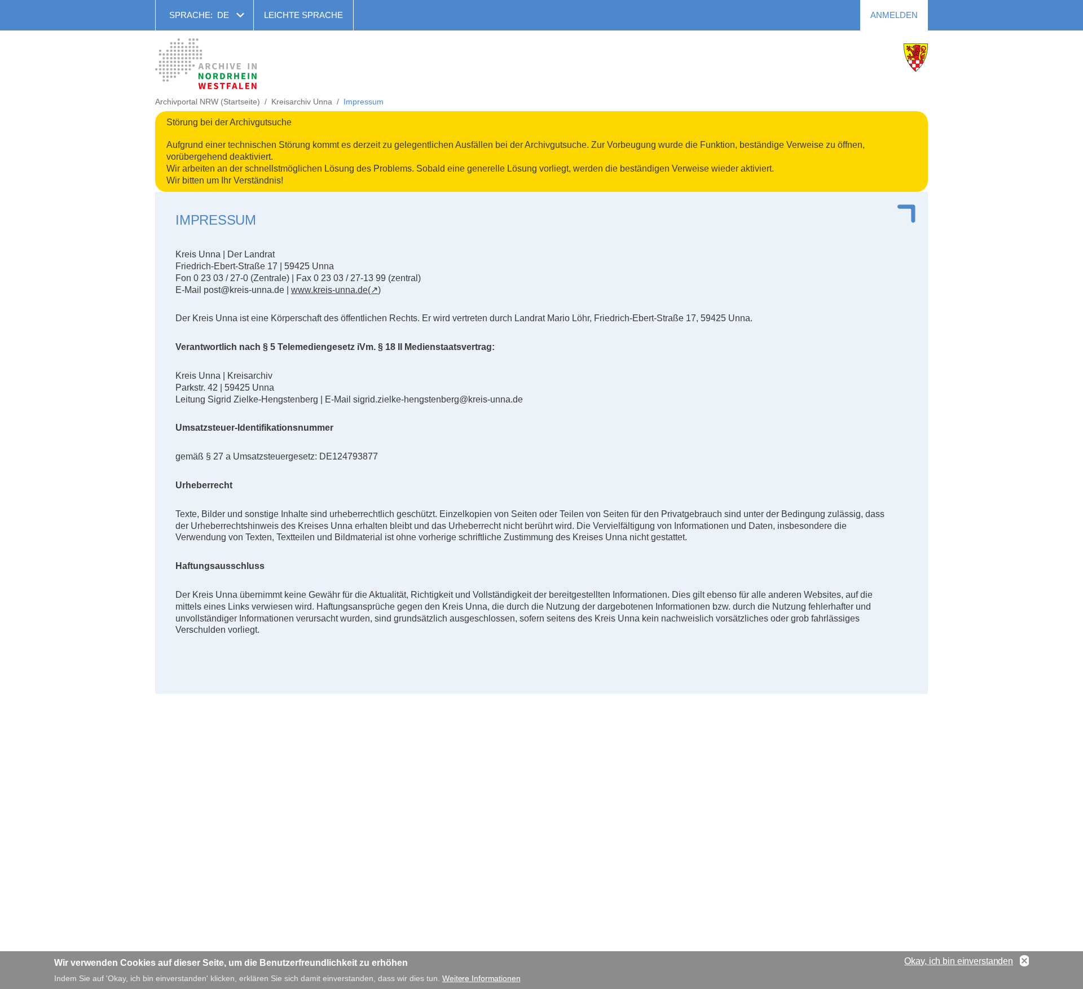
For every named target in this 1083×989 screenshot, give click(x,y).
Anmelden (894, 15)
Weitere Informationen (481, 977)
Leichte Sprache (303, 15)
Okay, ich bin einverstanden (958, 961)
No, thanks (1024, 961)
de (223, 15)
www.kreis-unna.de (329, 290)
